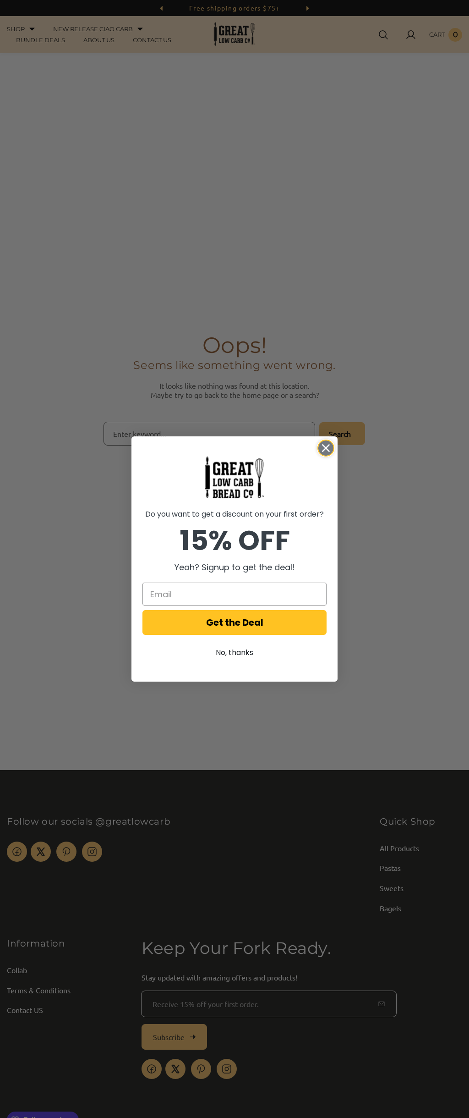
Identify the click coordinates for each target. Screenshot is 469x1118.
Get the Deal (234, 622)
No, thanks (234, 652)
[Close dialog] (326, 448)
